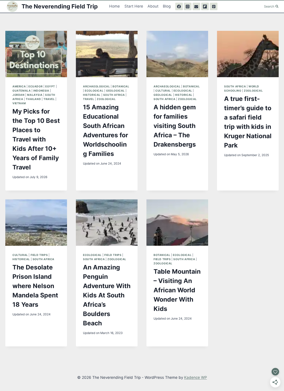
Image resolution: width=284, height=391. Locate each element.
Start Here (133, 6)
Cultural (163, 90)
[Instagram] (187, 6)
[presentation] (36, 54)
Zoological (106, 99)
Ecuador (35, 86)
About (153, 6)
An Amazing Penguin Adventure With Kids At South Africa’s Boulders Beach (106, 295)
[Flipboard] (205, 6)
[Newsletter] (196, 6)
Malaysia (34, 94)
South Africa (114, 94)
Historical (92, 94)
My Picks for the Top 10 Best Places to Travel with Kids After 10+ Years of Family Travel (36, 139)
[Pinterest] (213, 6)
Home (114, 6)
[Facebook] (179, 6)
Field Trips (39, 255)
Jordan (18, 94)
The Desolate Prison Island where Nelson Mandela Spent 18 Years (35, 285)
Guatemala (21, 90)
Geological (115, 90)
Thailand (33, 99)
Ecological (94, 90)
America (19, 86)
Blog (167, 6)
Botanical (120, 86)
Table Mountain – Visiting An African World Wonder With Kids (177, 290)
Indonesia (41, 90)
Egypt (50, 86)
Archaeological (96, 86)
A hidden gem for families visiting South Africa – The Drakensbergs (175, 125)
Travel (49, 99)
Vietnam (19, 103)
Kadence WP (195, 377)
